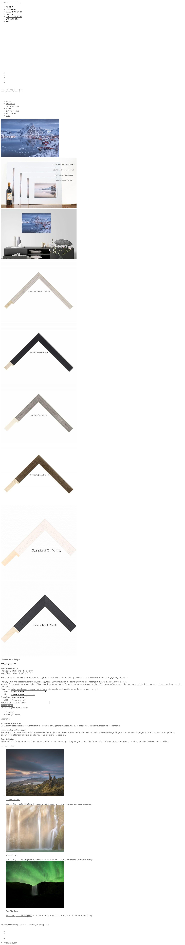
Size (5, 694)
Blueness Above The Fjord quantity (13, 702)
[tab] (95, 712)
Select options (26, 804)
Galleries (11, 9)
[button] (9, 943)
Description (10, 712)
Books (9, 14)
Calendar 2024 (14, 12)
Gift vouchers (14, 17)
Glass (6, 700)
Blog (8, 21)
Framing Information (13, 714)
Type (6, 691)
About (9, 7)
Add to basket (7, 705)
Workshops (12, 19)
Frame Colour (6, 697)
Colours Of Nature (21, 708)
